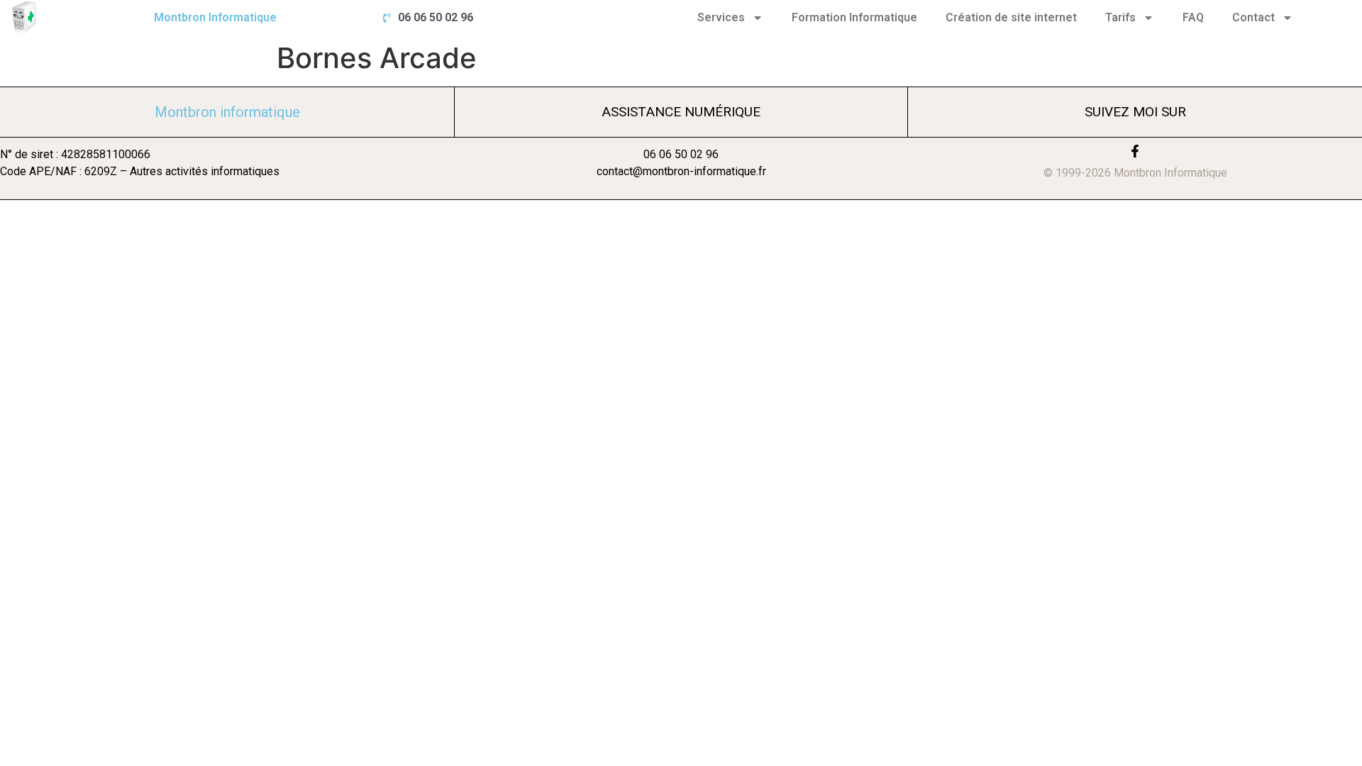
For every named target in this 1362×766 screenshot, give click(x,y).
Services (721, 17)
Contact (1253, 17)
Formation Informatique (854, 17)
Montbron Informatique (215, 17)
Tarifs (1120, 17)
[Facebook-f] (1135, 151)
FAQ (1193, 17)
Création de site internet (1011, 17)
